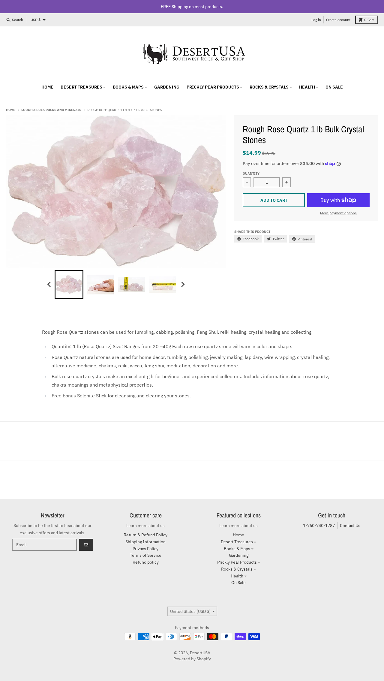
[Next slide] (182, 285)
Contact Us (350, 525)
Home (10, 110)
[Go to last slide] (49, 285)
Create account (338, 19)
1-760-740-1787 (319, 525)
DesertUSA (200, 652)
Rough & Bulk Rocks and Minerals (51, 110)
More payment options (338, 213)
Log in (316, 19)
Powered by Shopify (192, 658)
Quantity (251, 173)
